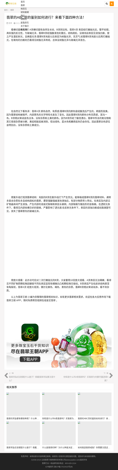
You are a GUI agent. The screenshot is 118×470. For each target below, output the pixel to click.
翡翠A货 (74, 29)
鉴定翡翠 (51, 300)
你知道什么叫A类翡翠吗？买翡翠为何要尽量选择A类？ (85, 377)
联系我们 (25, 29)
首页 (23, 2)
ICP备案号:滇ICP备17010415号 (57, 467)
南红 (23, 15)
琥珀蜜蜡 (25, 12)
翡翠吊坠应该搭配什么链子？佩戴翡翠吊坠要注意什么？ (32, 377)
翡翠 (23, 5)
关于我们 (25, 26)
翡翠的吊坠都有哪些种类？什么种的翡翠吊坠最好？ (29, 418)
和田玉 (24, 9)
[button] (106, 3)
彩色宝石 (25, 22)
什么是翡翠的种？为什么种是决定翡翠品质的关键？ (65, 447)
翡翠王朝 (22, 297)
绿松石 (24, 19)
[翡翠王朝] (11, 3)
